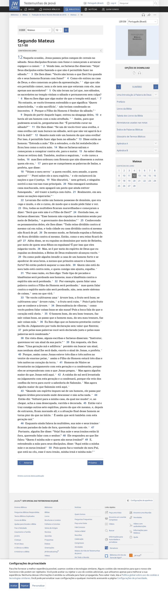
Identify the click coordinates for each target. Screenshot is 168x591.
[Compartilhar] (149, 14)
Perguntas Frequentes (83, 519)
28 (39, 249)
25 (82, 220)
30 (74, 265)
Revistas (48, 532)
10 (97, 114)
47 (92, 427)
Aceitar (13, 585)
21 (74, 192)
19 (48, 179)
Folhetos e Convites (52, 524)
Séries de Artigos (51, 528)
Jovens (17, 536)
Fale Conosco (80, 527)
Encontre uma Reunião (140, 512)
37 (20, 330)
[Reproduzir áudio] (143, 14)
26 (41, 232)
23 (20, 208)
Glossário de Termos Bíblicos (131, 136)
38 (22, 338)
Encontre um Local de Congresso (115, 518)
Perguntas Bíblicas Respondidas (26, 512)
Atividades (79, 547)
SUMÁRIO (137, 86)
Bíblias (25, 15)
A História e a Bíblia (21, 551)
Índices (47, 544)
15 (80, 151)
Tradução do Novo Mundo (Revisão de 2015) (49, 15)
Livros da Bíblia (124, 108)
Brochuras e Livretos (53, 520)
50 (50, 447)
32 (56, 281)
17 (39, 163)
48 (64, 435)
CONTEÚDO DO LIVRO (125, 166)
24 (75, 212)
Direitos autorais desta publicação (31, 476)
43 (22, 391)
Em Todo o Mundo (82, 557)
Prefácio (121, 101)
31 (22, 273)
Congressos (79, 543)
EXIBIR (22, 30)
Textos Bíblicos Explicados (24, 516)
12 (20, 57)
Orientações (49, 547)
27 (24, 240)
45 (85, 403)
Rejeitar (25, 585)
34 (53, 305)
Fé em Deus (18, 544)
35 (46, 313)
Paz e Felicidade (20, 528)
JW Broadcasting (52, 551)
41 (61, 362)
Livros (47, 516)
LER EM (122, 21)
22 (22, 200)
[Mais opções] (155, 14)
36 (41, 322)
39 (68, 342)
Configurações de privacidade (132, 578)
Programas (49, 540)
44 (96, 395)
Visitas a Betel (80, 531)
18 (22, 171)
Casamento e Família (22, 532)
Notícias (78, 507)
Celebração (79, 539)
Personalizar (38, 585)
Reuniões (78, 535)
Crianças (17, 540)
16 (28, 159)
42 (59, 374)
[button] (49, 9)
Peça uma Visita (81, 523)
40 (20, 354)
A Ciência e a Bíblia (21, 547)
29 (20, 257)
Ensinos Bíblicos (20, 507)
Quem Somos (80, 514)
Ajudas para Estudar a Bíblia (25, 524)
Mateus (73, 15)
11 (33, 127)
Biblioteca (14, 15)
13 (80, 139)
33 (22, 297)
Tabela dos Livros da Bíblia (130, 115)
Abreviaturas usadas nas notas (132, 122)
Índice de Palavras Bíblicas (130, 129)
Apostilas (48, 536)
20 (65, 184)
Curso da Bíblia (20, 520)
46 (22, 423)
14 (55, 147)
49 (86, 439)
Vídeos (47, 555)
